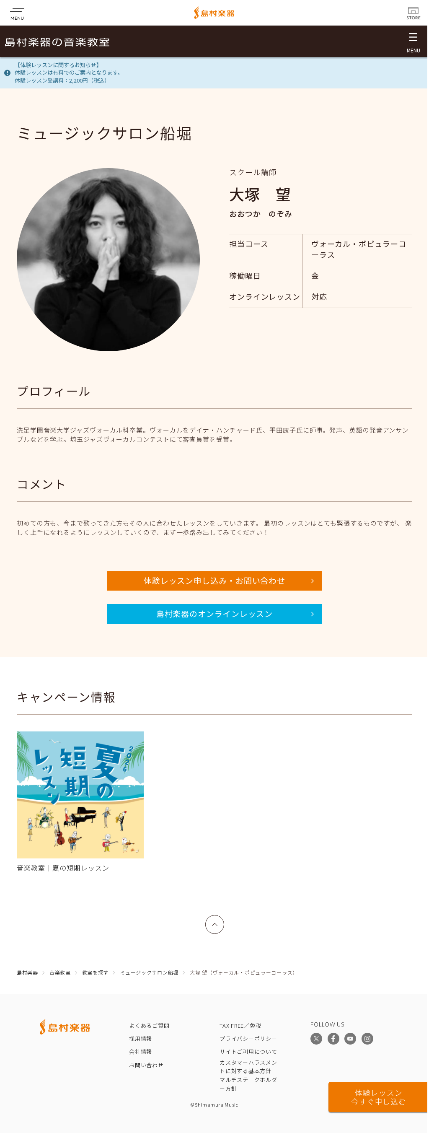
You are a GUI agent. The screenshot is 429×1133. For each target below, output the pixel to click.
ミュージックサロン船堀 (149, 972)
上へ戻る (215, 919)
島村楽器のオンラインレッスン (214, 613)
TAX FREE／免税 (240, 1025)
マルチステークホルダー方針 (248, 1084)
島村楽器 (27, 972)
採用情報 (140, 1038)
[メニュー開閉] (413, 41)
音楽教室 (60, 972)
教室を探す (95, 972)
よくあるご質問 (149, 1025)
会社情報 (140, 1051)
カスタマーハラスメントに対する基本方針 (248, 1066)
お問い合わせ (146, 1065)
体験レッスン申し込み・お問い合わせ (214, 580)
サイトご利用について (248, 1051)
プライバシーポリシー (248, 1038)
